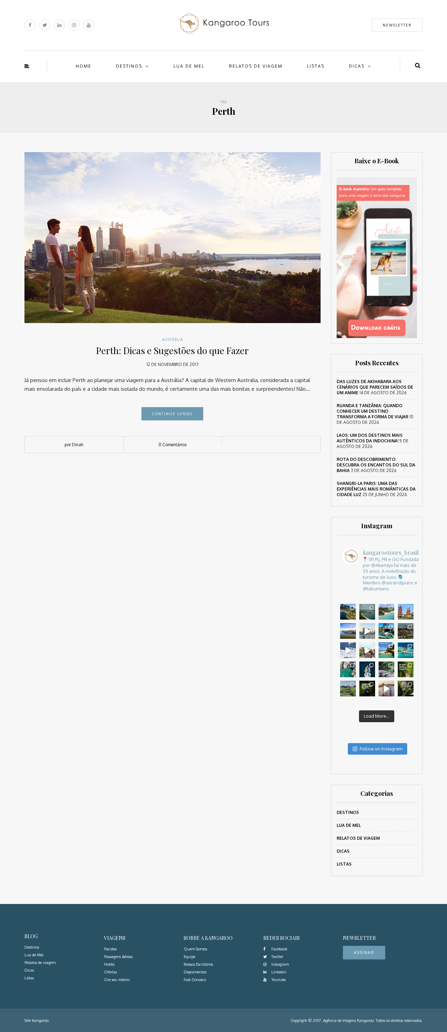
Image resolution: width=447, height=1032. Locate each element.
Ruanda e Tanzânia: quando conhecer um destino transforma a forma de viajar (372, 411)
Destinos (129, 66)
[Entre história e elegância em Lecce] (348, 612)
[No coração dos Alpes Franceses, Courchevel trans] (348, 650)
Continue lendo (172, 414)
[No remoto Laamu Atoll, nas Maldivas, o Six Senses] (386, 612)
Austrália (172, 339)
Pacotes (110, 949)
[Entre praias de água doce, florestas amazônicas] (367, 612)
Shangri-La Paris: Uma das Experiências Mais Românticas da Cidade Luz (376, 489)
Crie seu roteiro (117, 979)
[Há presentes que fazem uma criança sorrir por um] (386, 688)
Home (83, 66)
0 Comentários (172, 444)
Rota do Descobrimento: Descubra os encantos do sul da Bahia (376, 465)
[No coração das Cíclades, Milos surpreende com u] (348, 669)
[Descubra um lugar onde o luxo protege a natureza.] (386, 669)
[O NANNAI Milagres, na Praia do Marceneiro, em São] (386, 631)
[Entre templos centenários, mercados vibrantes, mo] (405, 612)
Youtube (278, 979)
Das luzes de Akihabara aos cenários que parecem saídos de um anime (375, 387)
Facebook (278, 949)
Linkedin (278, 972)
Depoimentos (195, 972)
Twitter (276, 956)
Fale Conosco (195, 979)
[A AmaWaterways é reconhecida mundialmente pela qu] (348, 631)
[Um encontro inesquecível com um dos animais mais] (367, 688)
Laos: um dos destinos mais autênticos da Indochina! (370, 438)
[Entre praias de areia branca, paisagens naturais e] (367, 631)
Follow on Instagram (381, 748)
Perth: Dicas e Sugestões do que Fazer (172, 350)
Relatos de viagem (256, 66)
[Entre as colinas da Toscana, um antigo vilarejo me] (348, 688)
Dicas (357, 66)
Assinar (364, 952)
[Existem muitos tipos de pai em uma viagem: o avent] (405, 669)
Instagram (279, 964)
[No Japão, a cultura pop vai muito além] (367, 650)
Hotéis (109, 964)
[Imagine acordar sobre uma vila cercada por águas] (405, 650)
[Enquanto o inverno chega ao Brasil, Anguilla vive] (386, 650)
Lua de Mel (189, 66)
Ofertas (110, 972)
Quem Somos (195, 949)
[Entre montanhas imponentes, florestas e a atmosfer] (405, 631)
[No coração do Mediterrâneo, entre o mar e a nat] (367, 669)
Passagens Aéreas (118, 956)
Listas (315, 66)
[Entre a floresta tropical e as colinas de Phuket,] (405, 688)
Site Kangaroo (36, 1020)
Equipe (189, 956)
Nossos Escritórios (198, 964)
